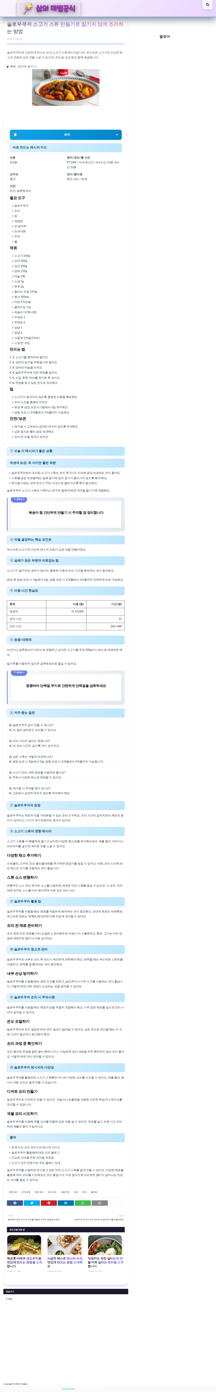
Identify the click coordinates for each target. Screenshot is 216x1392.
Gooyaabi (95, 1389)
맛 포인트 (26, 1192)
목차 (11, 66)
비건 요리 (52, 1192)
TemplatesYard (68, 1389)
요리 (76, 1192)
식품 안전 (65, 1192)
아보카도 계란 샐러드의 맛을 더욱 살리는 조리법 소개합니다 (106, 1262)
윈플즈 (24, 1384)
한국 (85, 1192)
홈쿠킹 (94, 1192)
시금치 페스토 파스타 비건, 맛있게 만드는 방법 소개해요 (65, 1262)
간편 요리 (13, 1192)
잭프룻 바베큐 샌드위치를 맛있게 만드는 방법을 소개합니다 (24, 1262)
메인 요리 (39, 1192)
